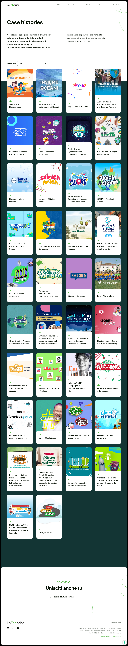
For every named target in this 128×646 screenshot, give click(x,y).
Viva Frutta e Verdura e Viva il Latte (78, 437)
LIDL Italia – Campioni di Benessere (49, 247)
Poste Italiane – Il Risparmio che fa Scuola (17, 246)
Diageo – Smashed (76, 296)
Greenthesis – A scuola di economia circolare (19, 342)
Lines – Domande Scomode (46, 153)
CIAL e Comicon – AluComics (17, 295)
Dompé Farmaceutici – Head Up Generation (78, 484)
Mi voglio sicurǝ (45, 532)
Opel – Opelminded (47, 438)
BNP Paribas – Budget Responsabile (107, 153)
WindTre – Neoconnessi (15, 105)
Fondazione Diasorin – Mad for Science (19, 153)
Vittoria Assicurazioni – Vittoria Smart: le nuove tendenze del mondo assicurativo (49, 339)
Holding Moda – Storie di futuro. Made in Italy (107, 342)
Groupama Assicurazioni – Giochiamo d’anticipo (48, 294)
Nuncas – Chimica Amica (47, 200)
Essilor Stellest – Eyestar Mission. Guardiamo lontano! (77, 152)
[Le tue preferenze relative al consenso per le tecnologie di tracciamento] (124, 642)
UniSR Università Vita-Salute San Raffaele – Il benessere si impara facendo (19, 529)
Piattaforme (90, 5)
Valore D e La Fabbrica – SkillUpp (49, 389)
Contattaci (117, 5)
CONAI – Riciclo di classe (105, 200)
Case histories (104, 5)
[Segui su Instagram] (18, 629)
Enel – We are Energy (107, 296)
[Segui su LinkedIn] (8, 629)
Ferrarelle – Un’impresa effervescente (107, 389)
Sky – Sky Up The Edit (78, 106)
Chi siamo (60, 5)
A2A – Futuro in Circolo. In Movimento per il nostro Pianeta (107, 104)
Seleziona (11, 63)
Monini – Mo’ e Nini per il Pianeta (78, 247)
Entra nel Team (116, 622)
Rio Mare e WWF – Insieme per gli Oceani (49, 105)
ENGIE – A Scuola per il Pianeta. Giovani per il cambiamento (107, 246)
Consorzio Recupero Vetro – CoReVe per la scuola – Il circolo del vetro (107, 481)
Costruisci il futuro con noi (62, 596)
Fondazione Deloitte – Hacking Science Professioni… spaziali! (78, 341)
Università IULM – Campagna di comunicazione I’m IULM (76, 387)
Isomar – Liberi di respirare (105, 437)
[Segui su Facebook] (13, 629)
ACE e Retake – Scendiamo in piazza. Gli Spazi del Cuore (77, 199)
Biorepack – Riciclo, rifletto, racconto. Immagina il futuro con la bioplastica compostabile (19, 480)
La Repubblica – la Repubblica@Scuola (18, 437)
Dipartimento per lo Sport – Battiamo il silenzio (18, 388)
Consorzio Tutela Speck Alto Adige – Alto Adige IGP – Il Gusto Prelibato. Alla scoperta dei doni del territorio (48, 479)
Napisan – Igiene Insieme (16, 200)
